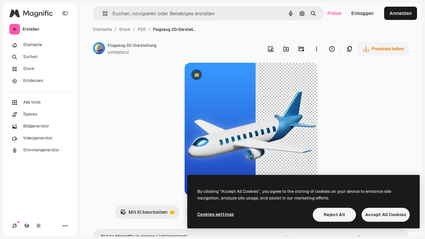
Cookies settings (215, 214)
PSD (142, 29)
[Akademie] (26, 225)
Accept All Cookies (385, 214)
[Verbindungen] (14, 225)
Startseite (102, 29)
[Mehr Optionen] (316, 48)
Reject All (334, 214)
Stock (124, 29)
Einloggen (362, 13)
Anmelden (400, 13)
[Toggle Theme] (38, 225)
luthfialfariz (118, 52)
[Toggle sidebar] (65, 13)
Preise (334, 13)
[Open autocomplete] (102, 13)
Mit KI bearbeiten (143, 214)
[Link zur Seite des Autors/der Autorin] (99, 49)
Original (227, 75)
